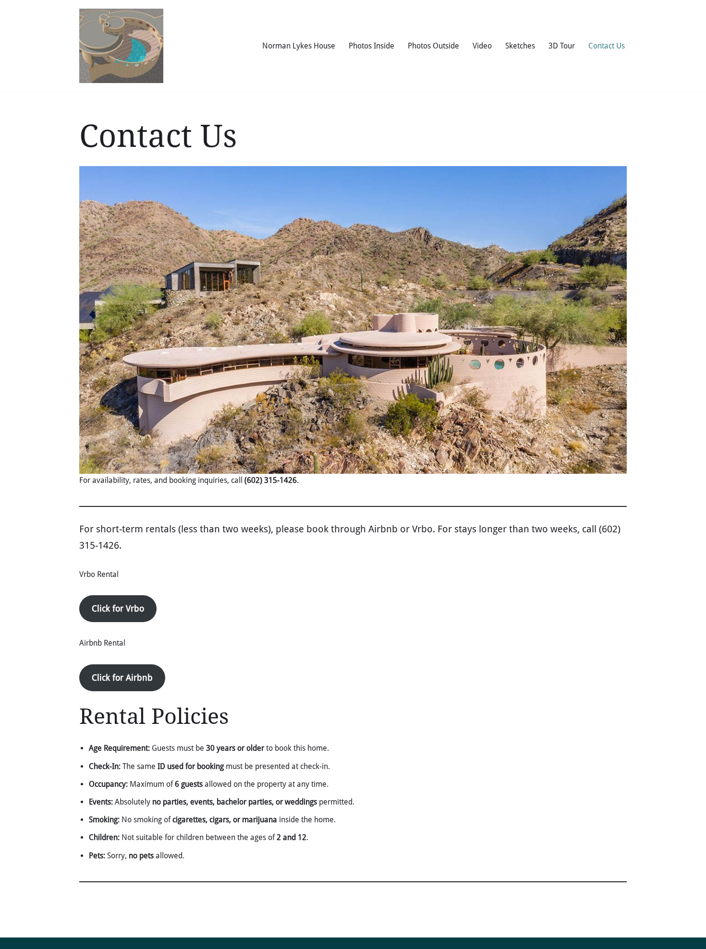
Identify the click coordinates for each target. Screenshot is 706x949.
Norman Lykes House (298, 45)
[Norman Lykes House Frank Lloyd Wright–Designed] (121, 46)
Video (482, 45)
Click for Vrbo (118, 608)
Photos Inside (371, 45)
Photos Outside (433, 45)
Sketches (520, 45)
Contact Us (606, 45)
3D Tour (561, 45)
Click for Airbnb (122, 678)
